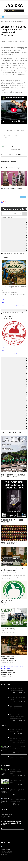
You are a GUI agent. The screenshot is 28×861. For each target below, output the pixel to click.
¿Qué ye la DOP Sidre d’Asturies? (7, 602)
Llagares (6, 21)
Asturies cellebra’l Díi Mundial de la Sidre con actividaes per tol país (8, 672)
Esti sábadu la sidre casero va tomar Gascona (17, 739)
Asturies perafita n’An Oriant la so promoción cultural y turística (17, 716)
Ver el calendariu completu (20, 305)
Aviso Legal (4, 854)
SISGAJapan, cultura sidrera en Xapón (16, 730)
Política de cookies (5, 849)
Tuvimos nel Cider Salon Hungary (17, 758)
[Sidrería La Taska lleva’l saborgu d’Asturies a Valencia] (5, 772)
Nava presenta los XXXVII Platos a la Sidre (17, 748)
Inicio (2, 21)
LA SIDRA (14, 5)
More (3, 302)
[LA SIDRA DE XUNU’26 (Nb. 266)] (14, 617)
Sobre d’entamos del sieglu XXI (12, 168)
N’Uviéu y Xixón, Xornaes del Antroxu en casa (12, 136)
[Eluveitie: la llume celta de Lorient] (5, 697)
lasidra (3, 41)
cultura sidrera (7, 556)
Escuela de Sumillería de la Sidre (11, 558)
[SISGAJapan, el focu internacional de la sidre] (5, 688)
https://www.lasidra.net (15, 149)
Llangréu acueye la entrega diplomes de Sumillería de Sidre (14, 570)
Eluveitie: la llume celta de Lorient (17, 698)
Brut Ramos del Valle (8, 162)
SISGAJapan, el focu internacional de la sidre (17, 689)
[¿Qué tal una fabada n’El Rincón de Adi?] (5, 790)
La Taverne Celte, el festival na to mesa (16, 707)
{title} (3, 299)
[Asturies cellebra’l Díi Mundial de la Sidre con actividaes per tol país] (14, 667)
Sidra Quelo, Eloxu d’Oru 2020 (11, 188)
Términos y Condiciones (7, 852)
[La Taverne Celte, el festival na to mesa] (5, 705)
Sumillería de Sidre (7, 563)
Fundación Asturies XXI (8, 561)
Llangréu (18, 561)
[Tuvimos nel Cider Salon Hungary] (5, 756)
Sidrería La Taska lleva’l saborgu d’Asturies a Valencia (17, 771)
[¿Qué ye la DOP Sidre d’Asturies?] (14, 590)
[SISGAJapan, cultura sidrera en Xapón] (5, 729)
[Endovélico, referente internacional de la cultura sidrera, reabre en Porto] (14, 645)
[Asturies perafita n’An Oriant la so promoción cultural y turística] (5, 714)
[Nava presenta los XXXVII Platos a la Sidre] (5, 748)
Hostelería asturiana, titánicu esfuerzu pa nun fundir (16, 131)
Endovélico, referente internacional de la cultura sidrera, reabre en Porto (8, 658)
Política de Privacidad (6, 851)
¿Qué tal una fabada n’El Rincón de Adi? (17, 790)
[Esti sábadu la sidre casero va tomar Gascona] (5, 737)
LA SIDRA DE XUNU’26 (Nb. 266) (8, 629)
